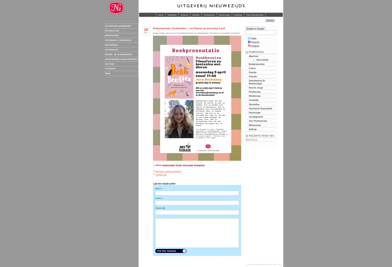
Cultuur (109, 64)
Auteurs (184, 14)
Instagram (255, 45)
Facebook (255, 42)
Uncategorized (199, 165)
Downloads (224, 14)
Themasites (209, 14)
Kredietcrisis (255, 91)
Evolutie (252, 72)
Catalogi (238, 14)
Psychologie (112, 31)
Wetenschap (112, 50)
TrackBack (161, 174)
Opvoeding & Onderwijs (118, 40)
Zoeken (270, 20)
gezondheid (262, 59)
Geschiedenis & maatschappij (121, 59)
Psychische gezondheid (118, 26)
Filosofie (110, 69)
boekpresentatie (168, 165)
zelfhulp (253, 129)
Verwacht (172, 14)
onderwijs (253, 100)
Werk (108, 73)
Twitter (253, 38)
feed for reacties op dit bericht (168, 171)
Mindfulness (112, 35)
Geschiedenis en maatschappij (257, 82)
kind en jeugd (188, 165)
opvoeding (254, 104)
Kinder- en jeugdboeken (118, 54)
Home (161, 14)
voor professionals (258, 120)
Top (280, 264)
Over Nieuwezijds (255, 14)
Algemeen (254, 56)
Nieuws (196, 14)
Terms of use (272, 264)
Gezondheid (111, 45)
